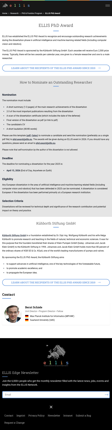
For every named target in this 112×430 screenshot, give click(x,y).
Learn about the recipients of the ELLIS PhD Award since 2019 (53, 68)
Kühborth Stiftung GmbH (14, 235)
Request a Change (14, 422)
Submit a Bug (83, 415)
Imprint (21, 415)
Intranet (68, 415)
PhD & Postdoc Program (32, 13)
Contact (8, 415)
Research (14, 13)
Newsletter (54, 415)
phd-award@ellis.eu (22, 139)
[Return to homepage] (29, 5)
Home (4, 13)
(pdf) (28, 135)
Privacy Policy (36, 415)
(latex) (35, 135)
